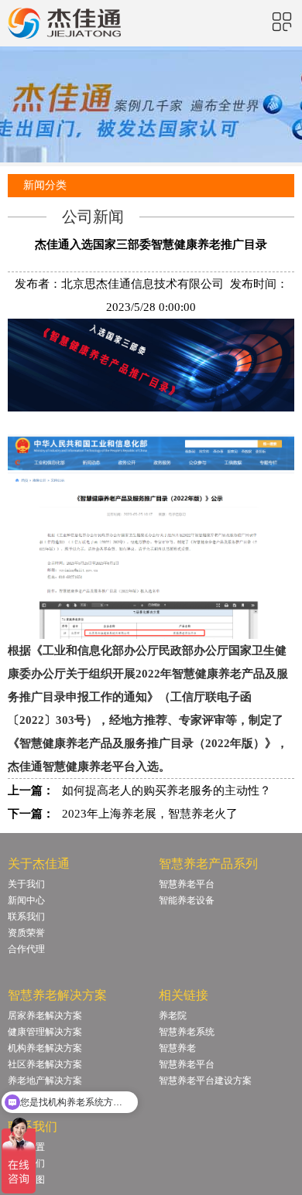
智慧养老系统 (186, 1031)
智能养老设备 (186, 900)
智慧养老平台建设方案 (205, 1080)
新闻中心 (26, 900)
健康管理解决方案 (45, 1031)
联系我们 (26, 916)
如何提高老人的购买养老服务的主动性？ (166, 790)
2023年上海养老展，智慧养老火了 (150, 813)
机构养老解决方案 (45, 1048)
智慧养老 (177, 1048)
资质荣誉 (26, 932)
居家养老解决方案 (45, 1015)
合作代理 (26, 949)
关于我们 (26, 884)
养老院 (173, 1015)
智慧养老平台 (186, 884)
